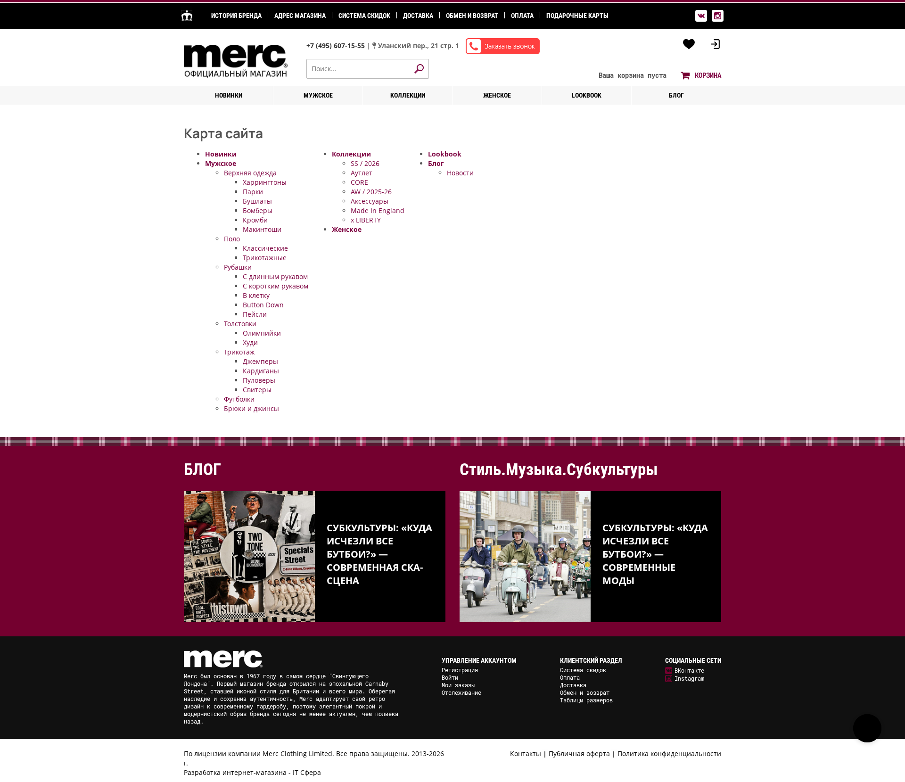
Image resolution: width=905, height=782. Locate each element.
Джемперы (260, 361)
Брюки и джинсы (251, 408)
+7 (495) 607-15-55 (336, 45)
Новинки (228, 95)
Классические (265, 248)
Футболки (239, 399)
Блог (676, 95)
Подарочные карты (577, 15)
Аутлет (361, 172)
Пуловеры (259, 380)
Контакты (525, 753)
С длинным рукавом (275, 276)
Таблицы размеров (586, 700)
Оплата (522, 15)
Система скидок (364, 15)
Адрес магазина (300, 15)
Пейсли (255, 314)
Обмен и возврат (472, 15)
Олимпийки (262, 333)
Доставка (418, 15)
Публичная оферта (579, 753)
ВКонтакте (689, 670)
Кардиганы (261, 370)
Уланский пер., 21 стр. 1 (418, 45)
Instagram (689, 678)
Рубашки (238, 267)
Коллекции (407, 95)
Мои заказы (458, 685)
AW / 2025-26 (371, 191)
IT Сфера (307, 772)
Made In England (377, 210)
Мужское (318, 95)
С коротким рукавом (275, 285)
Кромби (255, 219)
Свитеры (257, 389)
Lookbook (586, 95)
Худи (250, 342)
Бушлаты (257, 201)
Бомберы (257, 210)
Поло (232, 238)
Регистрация (460, 670)
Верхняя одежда (250, 172)
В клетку (256, 295)
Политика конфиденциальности (669, 753)
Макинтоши (262, 229)
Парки (253, 191)
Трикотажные (265, 257)
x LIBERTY (366, 219)
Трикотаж (239, 351)
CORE (359, 182)
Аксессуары (369, 201)
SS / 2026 (365, 163)
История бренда (236, 15)
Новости (460, 172)
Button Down (263, 304)
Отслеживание (461, 692)
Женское (497, 95)
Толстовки (240, 323)
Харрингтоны (265, 182)
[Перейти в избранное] (689, 44)
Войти (450, 677)
